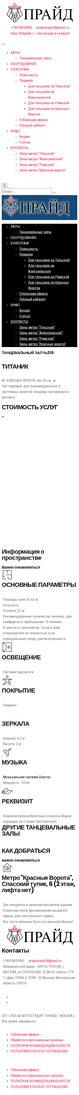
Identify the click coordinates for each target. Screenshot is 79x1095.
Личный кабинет (32, 125)
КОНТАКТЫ (19, 148)
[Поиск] (54, 192)
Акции (24, 136)
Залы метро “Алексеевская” (41, 159)
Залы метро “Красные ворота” (42, 170)
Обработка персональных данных (37, 1040)
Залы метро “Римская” (37, 164)
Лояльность (28, 75)
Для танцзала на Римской (48, 103)
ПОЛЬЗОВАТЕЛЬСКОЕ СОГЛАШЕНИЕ (39, 1051)
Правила (26, 80)
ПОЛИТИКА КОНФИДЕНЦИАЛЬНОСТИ (40, 1045)
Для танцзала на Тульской (49, 86)
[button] (39, 1061)
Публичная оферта (33, 120)
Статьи (24, 142)
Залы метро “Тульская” (37, 153)
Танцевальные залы (35, 58)
